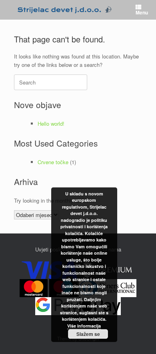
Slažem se (88, 334)
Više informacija (84, 326)
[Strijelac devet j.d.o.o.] (65, 10)
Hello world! (51, 123)
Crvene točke (53, 162)
